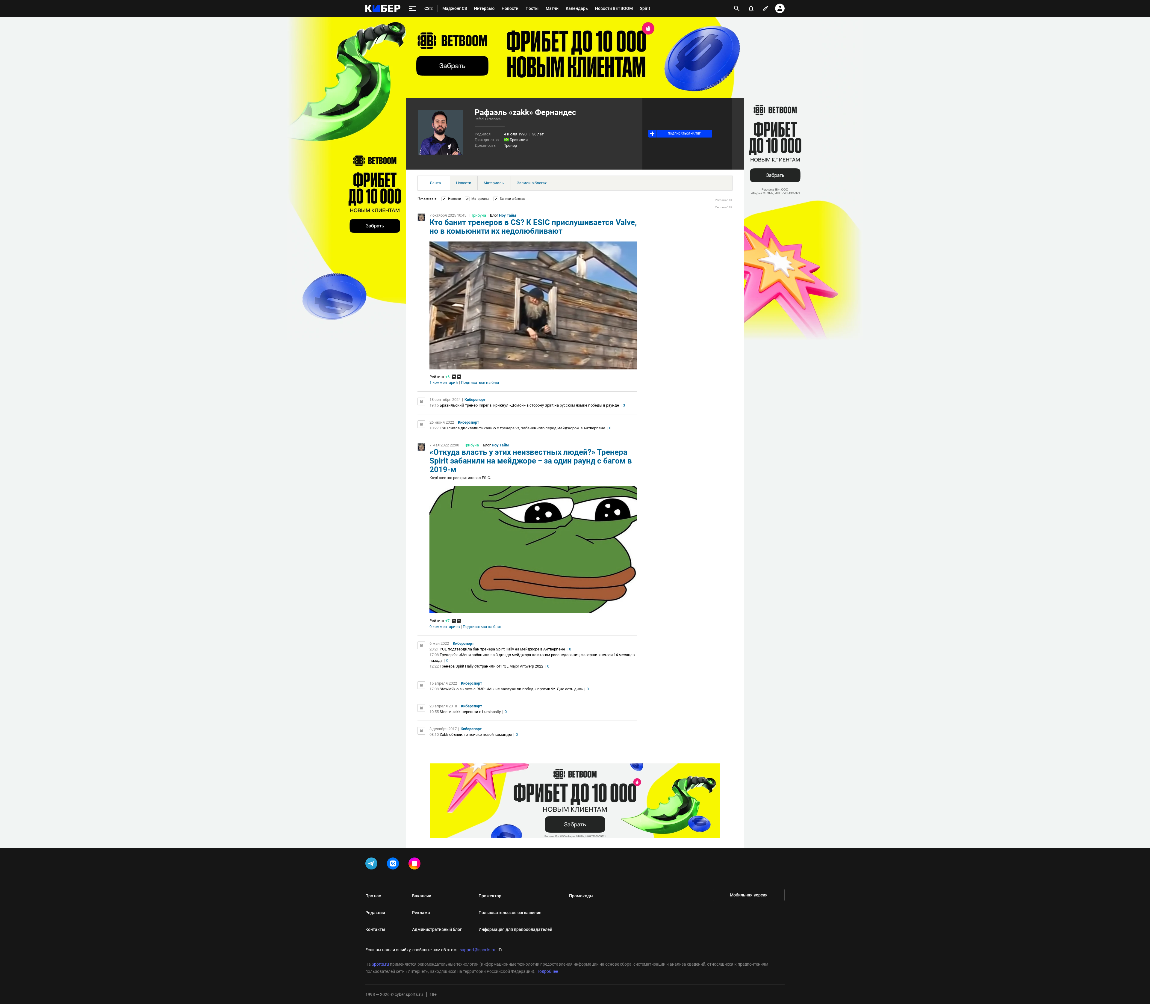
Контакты (375, 929)
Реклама (421, 912)
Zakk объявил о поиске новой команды (476, 734)
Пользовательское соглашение (510, 912)
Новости (463, 183)
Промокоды (581, 895)
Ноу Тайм (507, 215)
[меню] (412, 8)
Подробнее (547, 971)
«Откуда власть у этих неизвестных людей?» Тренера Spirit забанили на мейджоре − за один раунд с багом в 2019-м (530, 461)
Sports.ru (380, 964)
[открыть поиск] (737, 8)
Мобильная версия (749, 895)
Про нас (373, 895)
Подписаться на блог (480, 382)
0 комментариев (444, 627)
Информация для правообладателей (515, 929)
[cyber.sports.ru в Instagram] (415, 864)
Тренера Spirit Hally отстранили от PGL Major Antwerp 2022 (491, 666)
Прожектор (490, 895)
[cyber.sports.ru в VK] (394, 864)
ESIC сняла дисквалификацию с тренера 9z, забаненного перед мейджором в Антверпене (522, 428)
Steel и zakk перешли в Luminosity (470, 711)
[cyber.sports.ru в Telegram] (372, 864)
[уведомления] (751, 8)
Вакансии (421, 895)
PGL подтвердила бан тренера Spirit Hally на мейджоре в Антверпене (502, 649)
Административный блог (437, 929)
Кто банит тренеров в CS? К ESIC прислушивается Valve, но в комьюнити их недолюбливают (533, 226)
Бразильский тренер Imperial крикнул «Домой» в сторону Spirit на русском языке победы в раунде (529, 405)
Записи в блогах (532, 183)
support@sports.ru (477, 949)
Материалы (494, 183)
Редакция (375, 912)
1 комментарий (443, 382)
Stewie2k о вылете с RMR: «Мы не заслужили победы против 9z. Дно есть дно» (511, 689)
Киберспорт (475, 399)
